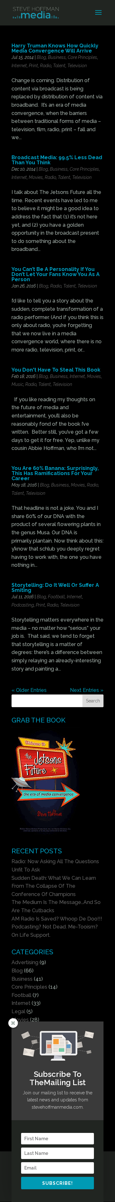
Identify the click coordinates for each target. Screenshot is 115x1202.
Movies (36, 177)
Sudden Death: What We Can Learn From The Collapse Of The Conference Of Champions (54, 886)
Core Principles (82, 57)
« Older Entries (29, 690)
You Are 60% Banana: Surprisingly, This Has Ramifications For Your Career (55, 473)
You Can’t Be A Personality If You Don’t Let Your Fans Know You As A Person (56, 274)
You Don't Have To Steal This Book (56, 370)
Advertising (25, 962)
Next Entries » (86, 690)
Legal (18, 1011)
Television (77, 65)
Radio (45, 65)
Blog (41, 57)
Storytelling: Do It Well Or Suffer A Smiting (55, 587)
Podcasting (23, 605)
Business (57, 57)
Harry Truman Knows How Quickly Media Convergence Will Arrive (55, 48)
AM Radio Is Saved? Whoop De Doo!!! (57, 919)
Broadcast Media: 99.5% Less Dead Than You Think (57, 160)
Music (17, 384)
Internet (19, 65)
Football (56, 596)
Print (33, 65)
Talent (59, 65)
